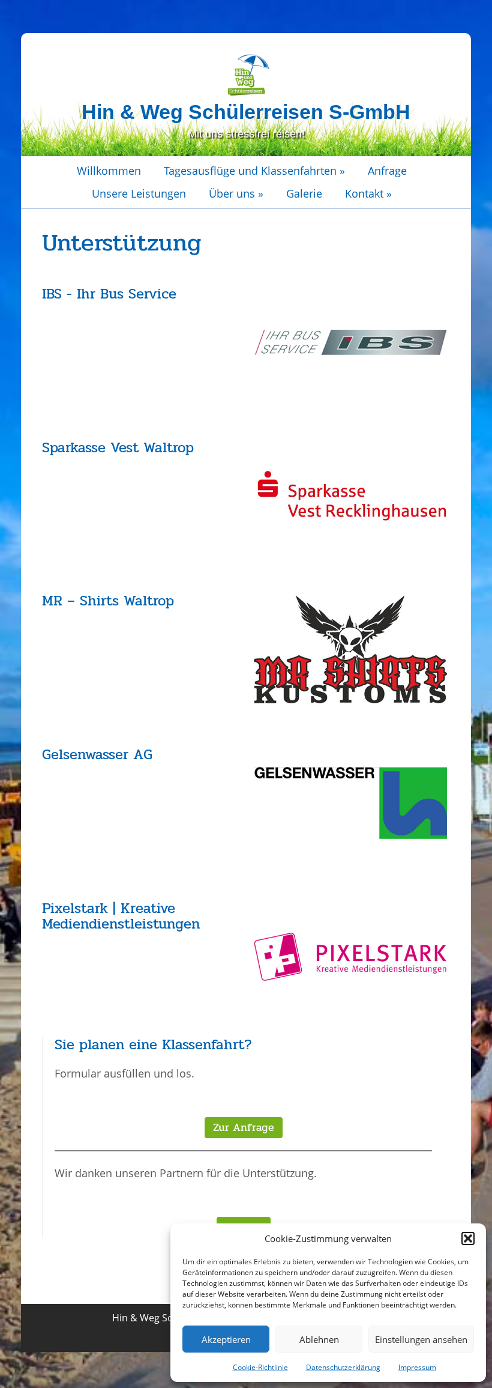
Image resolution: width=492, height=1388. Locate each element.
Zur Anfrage (243, 1127)
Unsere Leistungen (139, 193)
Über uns (236, 193)
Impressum (417, 1367)
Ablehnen (319, 1339)
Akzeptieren (226, 1339)
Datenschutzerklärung (343, 1367)
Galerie (304, 193)
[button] (468, 1238)
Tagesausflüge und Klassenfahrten (254, 170)
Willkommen (109, 170)
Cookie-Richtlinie (260, 1367)
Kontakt (368, 193)
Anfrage (387, 170)
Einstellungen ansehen (421, 1339)
